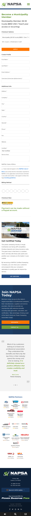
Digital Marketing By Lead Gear (15, 505)
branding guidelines (10, 178)
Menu (28, 4)
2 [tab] (15, 385)
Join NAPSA (14, 322)
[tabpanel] (15, 361)
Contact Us (14, 327)
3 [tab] (17, 385)
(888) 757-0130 (16, 483)
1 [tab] (14, 385)
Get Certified (14, 276)
